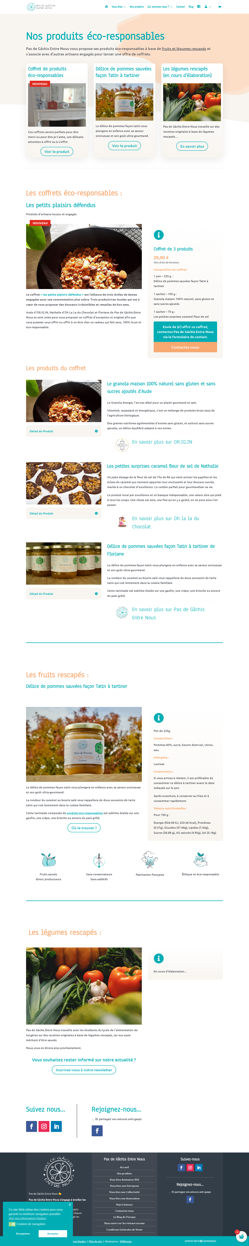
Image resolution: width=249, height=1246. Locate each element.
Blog (191, 7)
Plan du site (95, 1241)
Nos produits (137, 7)
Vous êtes (117, 7)
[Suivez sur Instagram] (43, 1126)
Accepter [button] (52, 1233)
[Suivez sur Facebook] (31, 1126)
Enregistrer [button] (23, 1233)
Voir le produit (56, 151)
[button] (12, 1224)
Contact (180, 7)
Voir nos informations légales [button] (27, 1218)
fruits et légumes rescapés (184, 48)
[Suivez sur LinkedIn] (56, 1126)
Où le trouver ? (84, 827)
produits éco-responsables (85, 813)
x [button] (70, 1204)
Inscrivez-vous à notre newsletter (84, 1069)
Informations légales (74, 1241)
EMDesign (126, 1241)
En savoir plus (192, 146)
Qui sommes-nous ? (158, 7)
